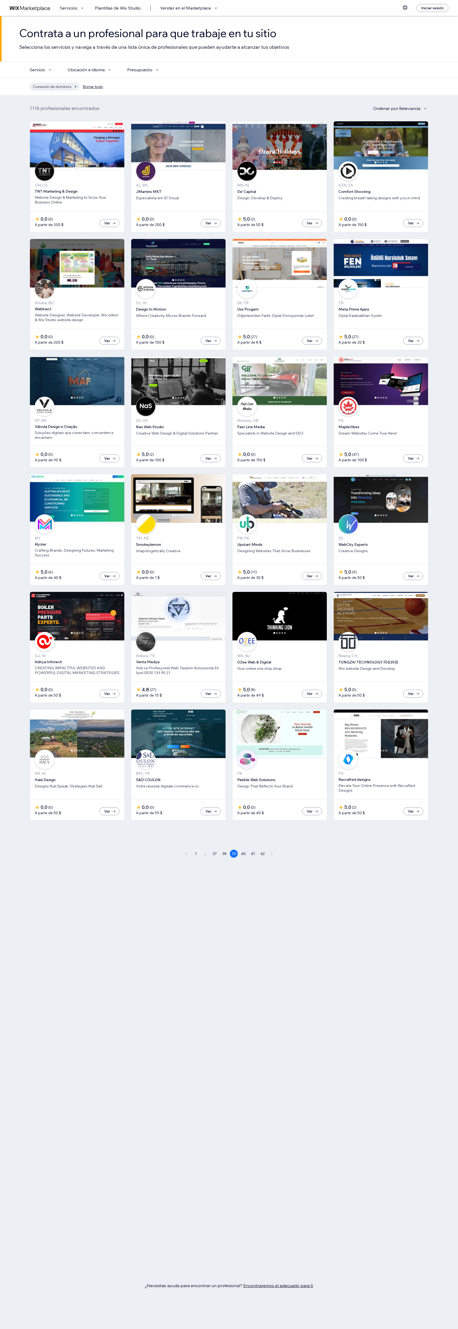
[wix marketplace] (30, 8)
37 (215, 853)
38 (224, 853)
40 (243, 853)
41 (253, 853)
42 (262, 853)
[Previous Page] (186, 854)
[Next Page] (272, 854)
